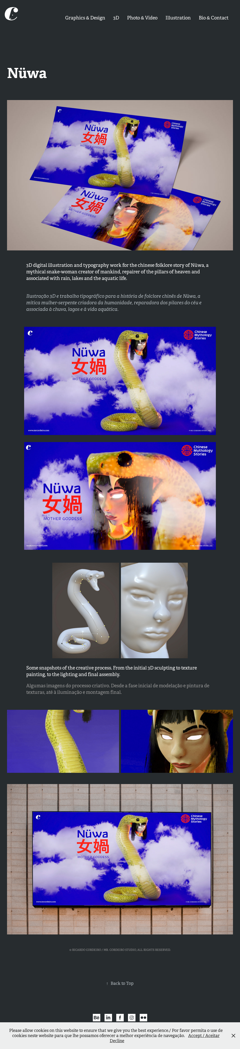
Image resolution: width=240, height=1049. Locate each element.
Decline (117, 1040)
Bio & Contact (214, 18)
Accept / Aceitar (204, 1035)
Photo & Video (142, 18)
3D (116, 18)
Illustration (178, 18)
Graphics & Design (85, 18)
